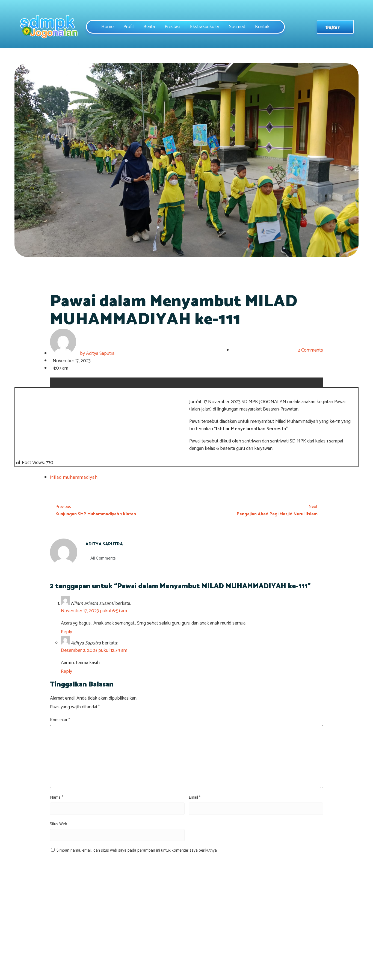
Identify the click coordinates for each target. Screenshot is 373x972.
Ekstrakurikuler (204, 27)
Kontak (262, 27)
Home (107, 27)
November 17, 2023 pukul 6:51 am (94, 611)
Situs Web (58, 824)
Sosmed (237, 27)
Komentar (60, 720)
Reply (66, 632)
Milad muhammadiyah (74, 477)
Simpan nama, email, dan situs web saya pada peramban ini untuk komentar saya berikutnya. (137, 850)
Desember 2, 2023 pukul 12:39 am (94, 650)
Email (194, 797)
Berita (149, 27)
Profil (128, 27)
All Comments (103, 558)
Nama (56, 797)
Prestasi (172, 27)
